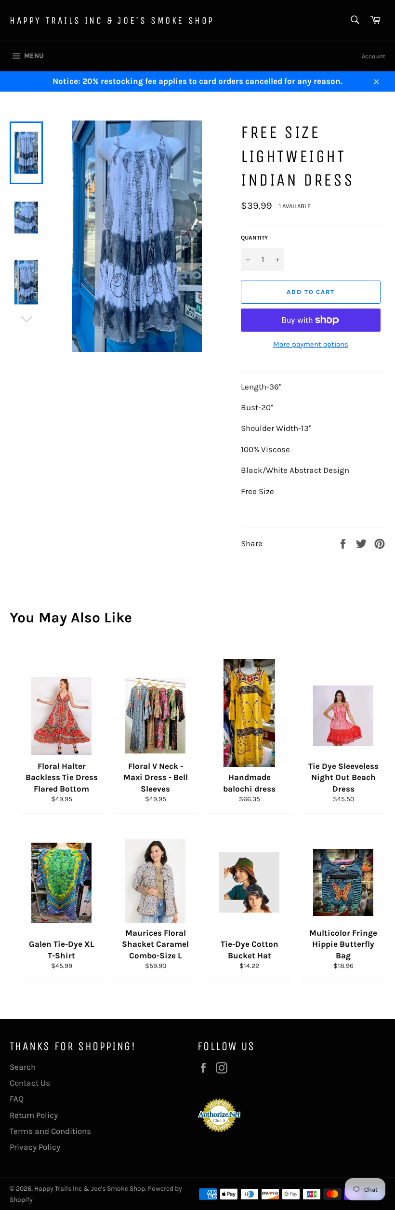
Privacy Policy (35, 1147)
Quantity (254, 237)
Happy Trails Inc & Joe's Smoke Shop (112, 20)
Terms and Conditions (50, 1131)
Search (23, 1067)
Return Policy (34, 1115)
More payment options (310, 344)
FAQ (17, 1098)
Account (373, 56)
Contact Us (30, 1083)
